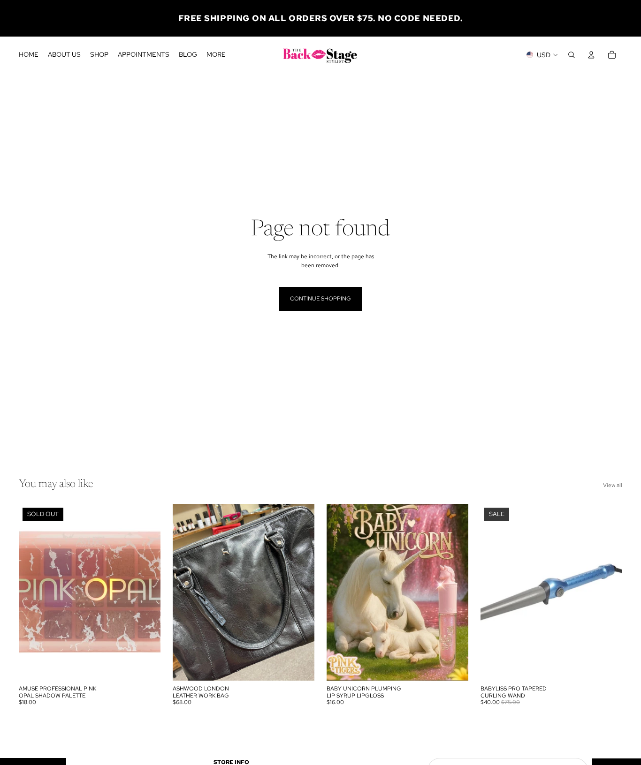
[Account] (591, 55)
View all (612, 485)
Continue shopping (320, 298)
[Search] (571, 55)
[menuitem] (216, 55)
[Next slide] (300, 592)
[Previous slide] (187, 592)
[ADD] (299, 666)
